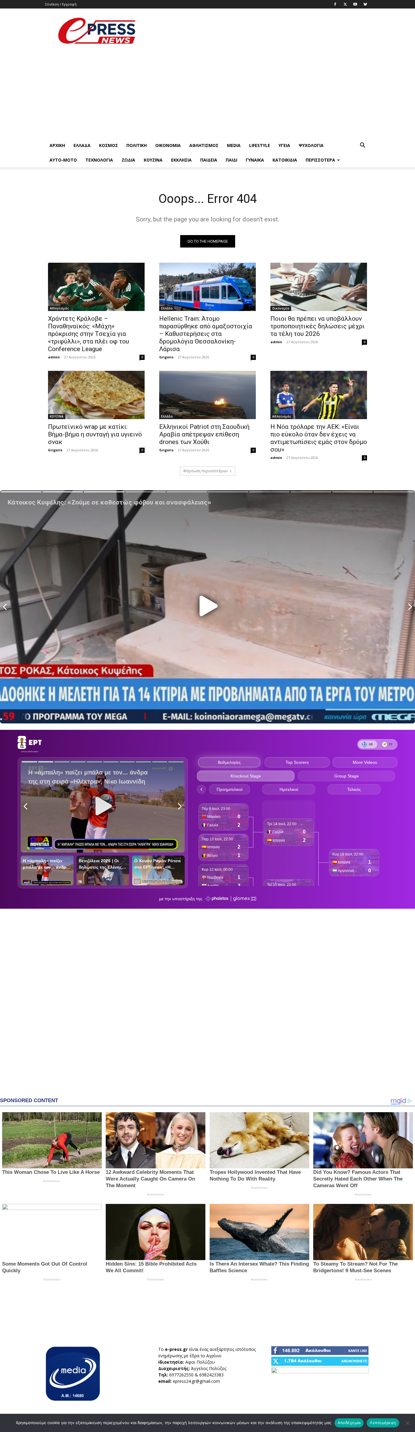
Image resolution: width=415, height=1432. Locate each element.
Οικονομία (168, 145)
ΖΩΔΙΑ (128, 160)
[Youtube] (355, 4)
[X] (345, 4)
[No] (407, 1423)
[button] (362, 146)
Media (234, 145)
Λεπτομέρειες (383, 1422)
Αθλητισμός (203, 145)
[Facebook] (335, 4)
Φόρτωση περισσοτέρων (205, 470)
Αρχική (57, 145)
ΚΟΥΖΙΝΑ (153, 160)
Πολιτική (136, 145)
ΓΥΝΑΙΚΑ (255, 160)
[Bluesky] (365, 4)
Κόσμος (108, 145)
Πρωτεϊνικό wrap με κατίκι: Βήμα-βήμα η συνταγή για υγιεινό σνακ (95, 434)
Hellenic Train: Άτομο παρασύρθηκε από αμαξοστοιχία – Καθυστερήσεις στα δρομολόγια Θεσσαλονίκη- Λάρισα (205, 334)
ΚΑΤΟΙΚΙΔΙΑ (285, 160)
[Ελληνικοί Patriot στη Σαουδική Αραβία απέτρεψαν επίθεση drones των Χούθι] (207, 395)
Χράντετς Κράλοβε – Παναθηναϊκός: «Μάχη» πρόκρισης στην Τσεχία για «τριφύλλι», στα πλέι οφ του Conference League (88, 334)
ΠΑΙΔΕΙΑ (208, 160)
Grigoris (166, 357)
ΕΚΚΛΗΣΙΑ (181, 160)
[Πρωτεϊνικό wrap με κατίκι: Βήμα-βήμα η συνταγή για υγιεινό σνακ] (96, 395)
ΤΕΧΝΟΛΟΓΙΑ (99, 160)
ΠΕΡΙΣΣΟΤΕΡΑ (320, 160)
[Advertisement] (259, 30)
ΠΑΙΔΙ (231, 160)
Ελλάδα (82, 145)
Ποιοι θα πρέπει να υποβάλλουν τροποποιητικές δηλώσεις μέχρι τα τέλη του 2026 (317, 326)
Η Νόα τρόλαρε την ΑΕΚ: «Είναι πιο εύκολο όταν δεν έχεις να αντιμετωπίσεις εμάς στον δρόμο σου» (318, 438)
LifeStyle (259, 145)
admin (54, 357)
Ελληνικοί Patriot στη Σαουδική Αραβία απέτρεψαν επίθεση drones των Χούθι (204, 434)
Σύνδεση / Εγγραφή (61, 4)
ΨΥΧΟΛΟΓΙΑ (311, 145)
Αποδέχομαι (349, 1422)
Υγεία (284, 145)
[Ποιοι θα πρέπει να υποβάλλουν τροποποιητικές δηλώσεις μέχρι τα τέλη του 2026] (318, 287)
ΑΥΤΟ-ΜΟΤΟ (63, 160)
